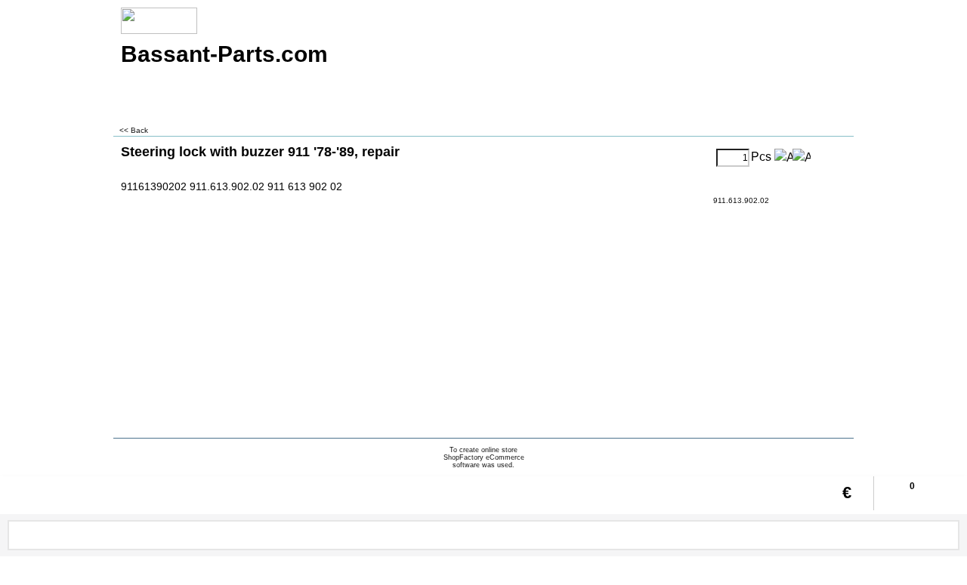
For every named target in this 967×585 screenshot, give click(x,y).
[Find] (946, 535)
